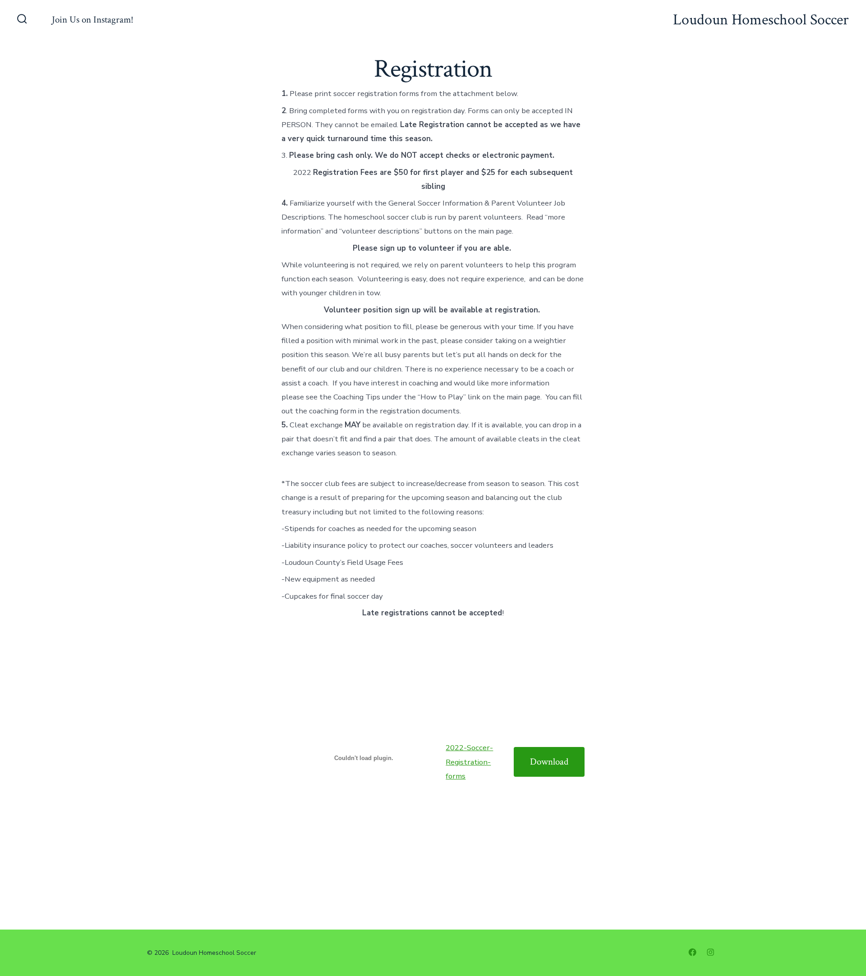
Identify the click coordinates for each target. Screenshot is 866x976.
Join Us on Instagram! (93, 20)
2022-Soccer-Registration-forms (469, 761)
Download (549, 762)
